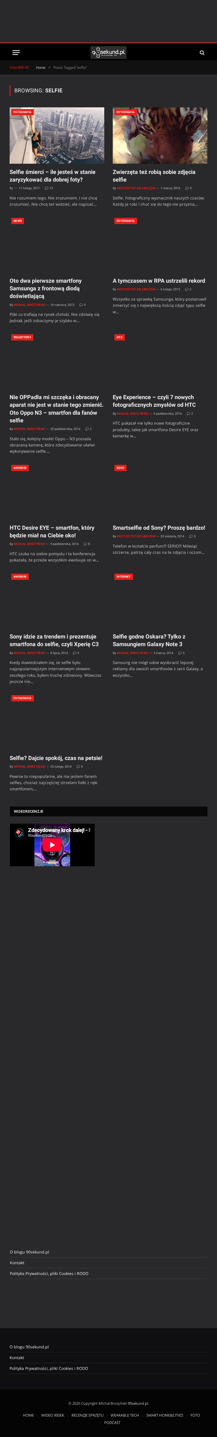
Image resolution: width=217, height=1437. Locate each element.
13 (51, 188)
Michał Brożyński (29, 305)
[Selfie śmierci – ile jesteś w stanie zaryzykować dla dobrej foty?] (57, 135)
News (18, 220)
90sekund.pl (138, 1403)
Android (20, 467)
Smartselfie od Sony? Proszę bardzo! (159, 527)
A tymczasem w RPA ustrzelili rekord (159, 280)
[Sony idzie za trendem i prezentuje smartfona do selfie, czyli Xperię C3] (57, 600)
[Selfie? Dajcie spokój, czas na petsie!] (57, 721)
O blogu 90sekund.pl (29, 1252)
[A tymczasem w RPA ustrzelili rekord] (160, 244)
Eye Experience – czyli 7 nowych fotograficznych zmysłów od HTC (154, 401)
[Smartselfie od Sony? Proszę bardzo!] (160, 491)
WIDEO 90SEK (52, 1415)
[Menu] (16, 52)
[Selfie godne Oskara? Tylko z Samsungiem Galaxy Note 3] (160, 600)
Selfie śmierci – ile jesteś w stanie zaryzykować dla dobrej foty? (53, 176)
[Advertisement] (108, 21)
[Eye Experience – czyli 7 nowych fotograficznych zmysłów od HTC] (160, 361)
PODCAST (112, 1422)
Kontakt (17, 1262)
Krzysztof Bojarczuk (136, 188)
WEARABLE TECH (125, 1415)
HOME (28, 1415)
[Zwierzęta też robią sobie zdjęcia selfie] (160, 135)
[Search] (202, 52)
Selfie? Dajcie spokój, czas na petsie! (56, 758)
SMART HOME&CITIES (164, 1415)
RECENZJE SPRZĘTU (87, 1415)
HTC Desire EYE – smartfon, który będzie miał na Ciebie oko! (52, 531)
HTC (120, 337)
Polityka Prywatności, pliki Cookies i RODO (49, 1273)
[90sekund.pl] (108, 52)
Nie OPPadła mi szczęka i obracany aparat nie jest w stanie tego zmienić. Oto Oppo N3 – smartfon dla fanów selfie (57, 409)
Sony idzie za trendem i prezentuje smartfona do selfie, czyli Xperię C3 (54, 640)
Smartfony (22, 337)
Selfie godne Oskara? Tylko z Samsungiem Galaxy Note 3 (149, 640)
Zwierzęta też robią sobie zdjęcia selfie (154, 176)
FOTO (195, 1415)
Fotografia (23, 112)
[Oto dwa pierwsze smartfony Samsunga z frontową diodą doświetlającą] (57, 244)
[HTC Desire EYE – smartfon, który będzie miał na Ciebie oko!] (57, 491)
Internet (124, 576)
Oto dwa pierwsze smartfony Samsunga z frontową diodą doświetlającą (46, 288)
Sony (120, 467)
